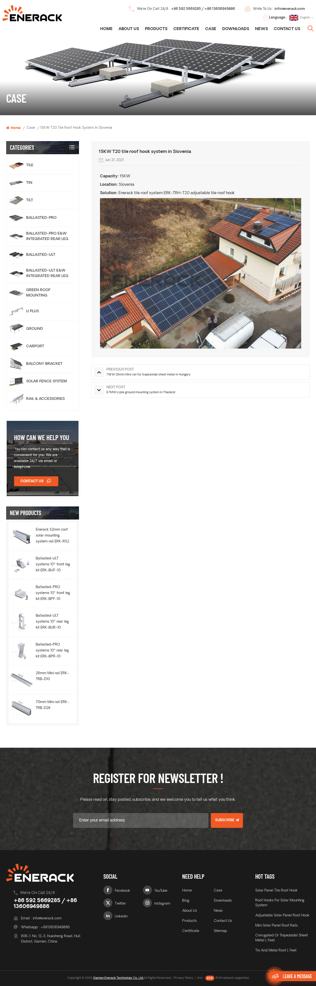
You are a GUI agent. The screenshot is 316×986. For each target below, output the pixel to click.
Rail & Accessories (45, 399)
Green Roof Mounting (38, 293)
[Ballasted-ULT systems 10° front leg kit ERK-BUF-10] (21, 565)
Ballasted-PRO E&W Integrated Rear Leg (47, 236)
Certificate (186, 29)
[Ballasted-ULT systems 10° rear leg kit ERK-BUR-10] (21, 622)
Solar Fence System (46, 381)
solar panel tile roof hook (276, 891)
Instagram (162, 904)
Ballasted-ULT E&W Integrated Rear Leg (47, 273)
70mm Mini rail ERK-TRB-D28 (52, 705)
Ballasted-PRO (41, 218)
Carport (35, 346)
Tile (29, 165)
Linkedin (121, 916)
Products (156, 29)
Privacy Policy (183, 978)
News (261, 29)
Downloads (235, 29)
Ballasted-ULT (40, 255)
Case (210, 29)
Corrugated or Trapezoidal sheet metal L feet (281, 938)
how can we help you (41, 437)
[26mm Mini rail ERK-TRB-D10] (21, 679)
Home (106, 29)
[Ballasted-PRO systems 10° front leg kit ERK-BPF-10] (21, 593)
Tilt (29, 200)
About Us (128, 29)
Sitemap (220, 931)
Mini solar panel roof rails (276, 926)
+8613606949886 (55, 927)
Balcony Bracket (44, 364)
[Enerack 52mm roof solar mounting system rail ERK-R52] (21, 536)
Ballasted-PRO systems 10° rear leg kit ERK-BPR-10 (52, 650)
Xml (199, 978)
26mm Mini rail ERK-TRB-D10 (52, 676)
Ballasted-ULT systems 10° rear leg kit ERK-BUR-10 (52, 622)
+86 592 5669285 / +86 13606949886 (203, 9)
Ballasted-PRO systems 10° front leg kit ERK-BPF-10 (53, 593)
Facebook (122, 891)
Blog (185, 901)
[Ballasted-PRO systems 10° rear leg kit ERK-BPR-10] (21, 651)
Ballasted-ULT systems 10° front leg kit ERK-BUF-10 (53, 564)
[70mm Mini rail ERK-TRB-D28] (21, 708)
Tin (29, 183)
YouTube (160, 891)
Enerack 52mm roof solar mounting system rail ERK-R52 (52, 535)
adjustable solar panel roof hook (282, 915)
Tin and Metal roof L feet (275, 950)
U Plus (32, 311)
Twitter (120, 904)
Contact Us (287, 29)
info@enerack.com (290, 9)
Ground (34, 329)
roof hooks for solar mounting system (279, 903)
